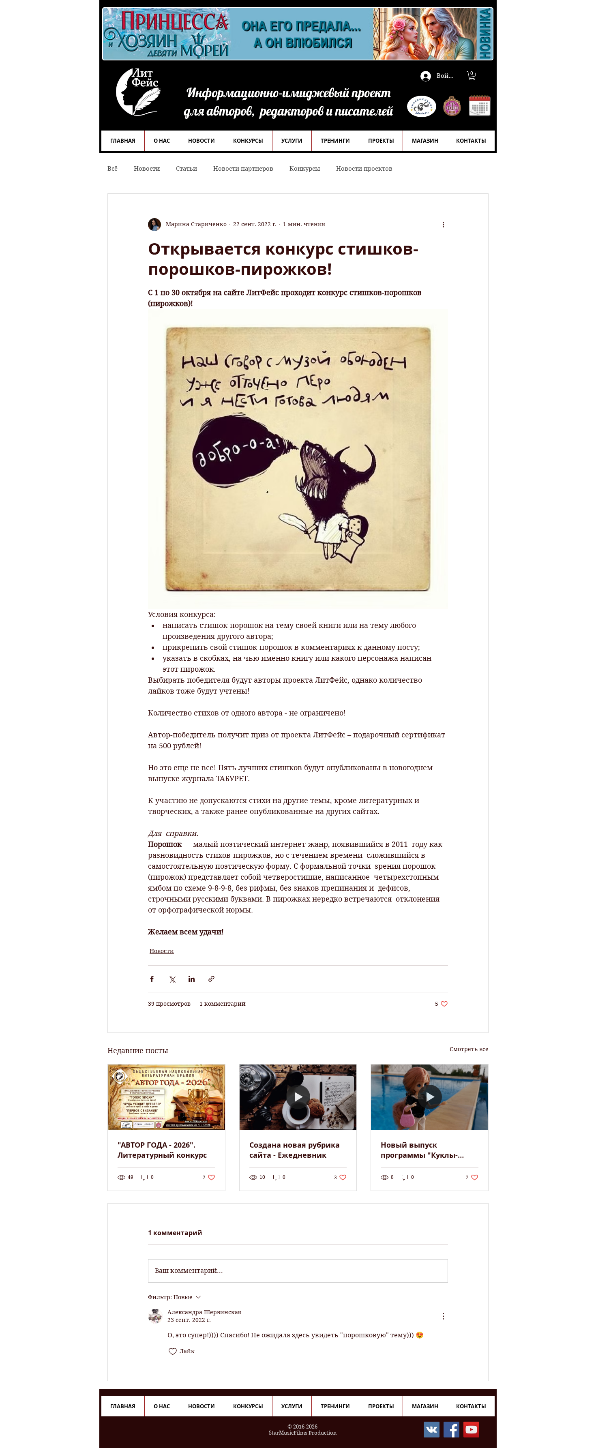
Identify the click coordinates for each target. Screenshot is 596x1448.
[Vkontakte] (431, 1429)
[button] (472, 75)
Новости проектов (364, 168)
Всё (112, 168)
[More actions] (443, 224)
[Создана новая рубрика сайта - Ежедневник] (298, 1097)
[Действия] (443, 1316)
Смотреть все (469, 1049)
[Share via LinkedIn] (191, 979)
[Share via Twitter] (172, 979)
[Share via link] (211, 979)
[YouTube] (471, 1429)
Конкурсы (304, 168)
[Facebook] (451, 1429)
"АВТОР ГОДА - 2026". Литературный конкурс (162, 1150)
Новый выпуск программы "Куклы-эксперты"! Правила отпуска (419, 1150)
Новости (147, 168)
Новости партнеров (243, 168)
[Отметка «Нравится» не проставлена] (172, 1351)
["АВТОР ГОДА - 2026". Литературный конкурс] (166, 1097)
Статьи (186, 168)
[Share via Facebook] (152, 979)
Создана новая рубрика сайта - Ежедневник (294, 1150)
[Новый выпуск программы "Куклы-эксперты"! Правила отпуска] (429, 1097)
